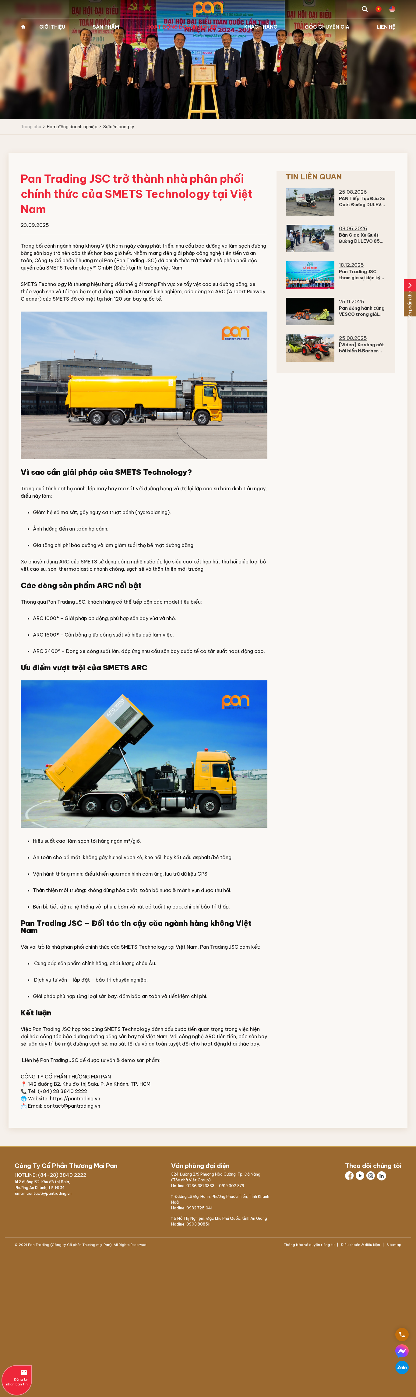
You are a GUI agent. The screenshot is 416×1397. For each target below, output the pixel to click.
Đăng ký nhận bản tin (17, 1377)
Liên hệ (386, 27)
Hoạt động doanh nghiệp (181, 27)
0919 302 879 (231, 1185)
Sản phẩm (106, 27)
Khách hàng (260, 27)
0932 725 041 (199, 1207)
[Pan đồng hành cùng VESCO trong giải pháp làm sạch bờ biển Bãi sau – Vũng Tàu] (310, 311)
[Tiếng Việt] (378, 9)
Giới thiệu (52, 27)
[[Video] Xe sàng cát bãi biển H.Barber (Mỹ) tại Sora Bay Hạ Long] (310, 348)
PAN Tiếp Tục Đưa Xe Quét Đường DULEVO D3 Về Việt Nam (362, 204)
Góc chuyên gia (327, 27)
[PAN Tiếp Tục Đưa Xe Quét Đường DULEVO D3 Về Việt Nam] (310, 202)
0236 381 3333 (200, 1185)
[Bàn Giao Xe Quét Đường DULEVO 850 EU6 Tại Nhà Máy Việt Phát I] (310, 238)
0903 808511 (198, 1224)
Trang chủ (23, 26)
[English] (392, 9)
